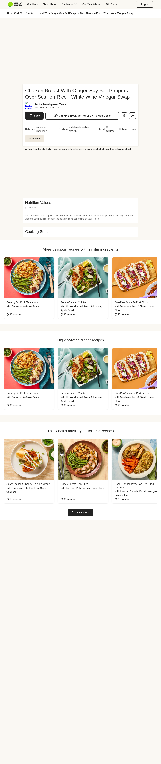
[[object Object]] (124, 115)
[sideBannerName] (80, 174)
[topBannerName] (80, 27)
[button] (80, 202)
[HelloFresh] (15, 4)
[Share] (132, 115)
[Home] (8, 13)
